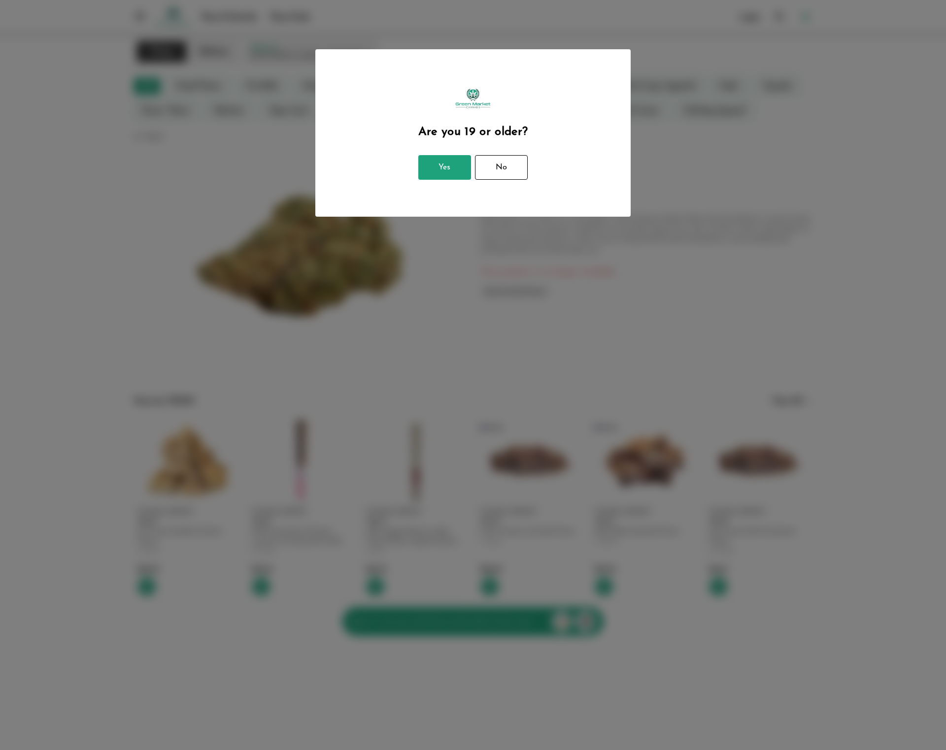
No (501, 167)
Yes (444, 167)
